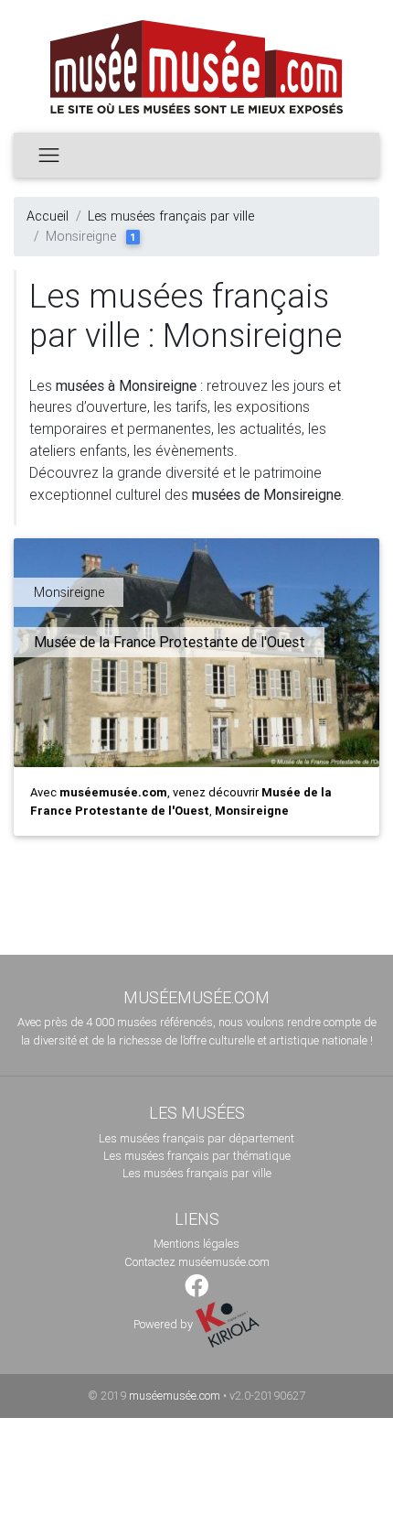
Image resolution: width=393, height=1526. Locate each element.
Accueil (48, 216)
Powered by (164, 1324)
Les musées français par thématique (197, 1155)
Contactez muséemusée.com (197, 1262)
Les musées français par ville (171, 216)
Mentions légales (196, 1243)
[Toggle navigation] (49, 154)
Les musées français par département (196, 1138)
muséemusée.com (174, 1395)
